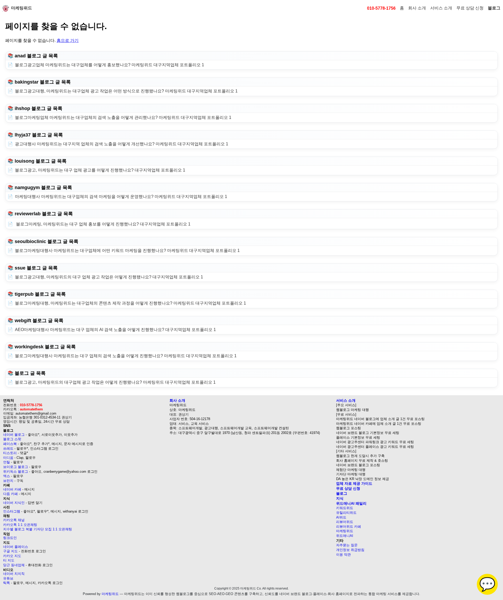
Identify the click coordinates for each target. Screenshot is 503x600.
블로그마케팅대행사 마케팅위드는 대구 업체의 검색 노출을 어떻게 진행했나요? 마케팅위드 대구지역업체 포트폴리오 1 (126, 356)
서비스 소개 (441, 8)
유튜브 (8, 578)
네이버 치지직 (14, 574)
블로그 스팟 (12, 439)
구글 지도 (10, 551)
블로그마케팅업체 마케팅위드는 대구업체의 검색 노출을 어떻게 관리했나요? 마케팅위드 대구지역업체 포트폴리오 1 (123, 117)
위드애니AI (344, 536)
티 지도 (8, 560)
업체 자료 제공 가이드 (354, 483)
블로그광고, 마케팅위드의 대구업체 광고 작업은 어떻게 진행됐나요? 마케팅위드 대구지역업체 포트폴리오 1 (115, 382)
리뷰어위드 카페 (348, 527)
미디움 (8, 458)
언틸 (6, 462)
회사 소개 (417, 8)
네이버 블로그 (14, 435)
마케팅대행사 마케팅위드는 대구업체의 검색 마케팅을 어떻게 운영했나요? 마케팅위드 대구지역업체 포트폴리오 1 (121, 196)
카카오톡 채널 (14, 520)
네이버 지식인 (14, 503)
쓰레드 (8, 448)
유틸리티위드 (346, 513)
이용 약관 (343, 555)
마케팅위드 (21, 8)
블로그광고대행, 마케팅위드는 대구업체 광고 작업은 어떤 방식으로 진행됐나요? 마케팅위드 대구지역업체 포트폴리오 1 (126, 91)
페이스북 (10, 444)
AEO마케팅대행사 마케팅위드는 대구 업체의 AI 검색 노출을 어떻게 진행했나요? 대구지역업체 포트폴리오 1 (115, 329)
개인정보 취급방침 (350, 550)
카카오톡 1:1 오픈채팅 (20, 525)
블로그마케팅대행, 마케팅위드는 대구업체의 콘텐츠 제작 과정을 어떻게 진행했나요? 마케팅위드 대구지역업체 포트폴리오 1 (130, 303)
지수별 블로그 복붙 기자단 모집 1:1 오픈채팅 (37, 529)
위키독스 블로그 (15, 472)
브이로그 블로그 (15, 467)
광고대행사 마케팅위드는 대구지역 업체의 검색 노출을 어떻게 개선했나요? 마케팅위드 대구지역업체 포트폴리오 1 (121, 144)
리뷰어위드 (344, 522)
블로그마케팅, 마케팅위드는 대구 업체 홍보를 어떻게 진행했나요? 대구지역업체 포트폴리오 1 (102, 224)
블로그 (494, 8)
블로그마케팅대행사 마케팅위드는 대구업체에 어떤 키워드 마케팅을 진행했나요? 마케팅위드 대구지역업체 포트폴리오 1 (127, 250)
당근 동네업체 (14, 565)
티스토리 (10, 453)
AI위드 (341, 517)
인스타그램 (11, 511)
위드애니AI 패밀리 (351, 503)
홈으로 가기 (68, 40)
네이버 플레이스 (15, 547)
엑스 (6, 476)
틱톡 (6, 583)
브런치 (8, 481)
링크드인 (10, 538)
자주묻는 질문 (347, 545)
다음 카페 (10, 494)
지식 (339, 498)
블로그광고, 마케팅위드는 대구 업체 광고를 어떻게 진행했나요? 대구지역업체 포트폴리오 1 (100, 170)
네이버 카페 (12, 489)
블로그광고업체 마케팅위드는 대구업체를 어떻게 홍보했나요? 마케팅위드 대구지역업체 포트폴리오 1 (109, 65)
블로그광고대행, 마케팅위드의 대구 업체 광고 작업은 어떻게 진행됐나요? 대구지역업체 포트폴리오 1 (109, 277)
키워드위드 (344, 508)
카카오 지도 (12, 556)
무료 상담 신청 (470, 8)
